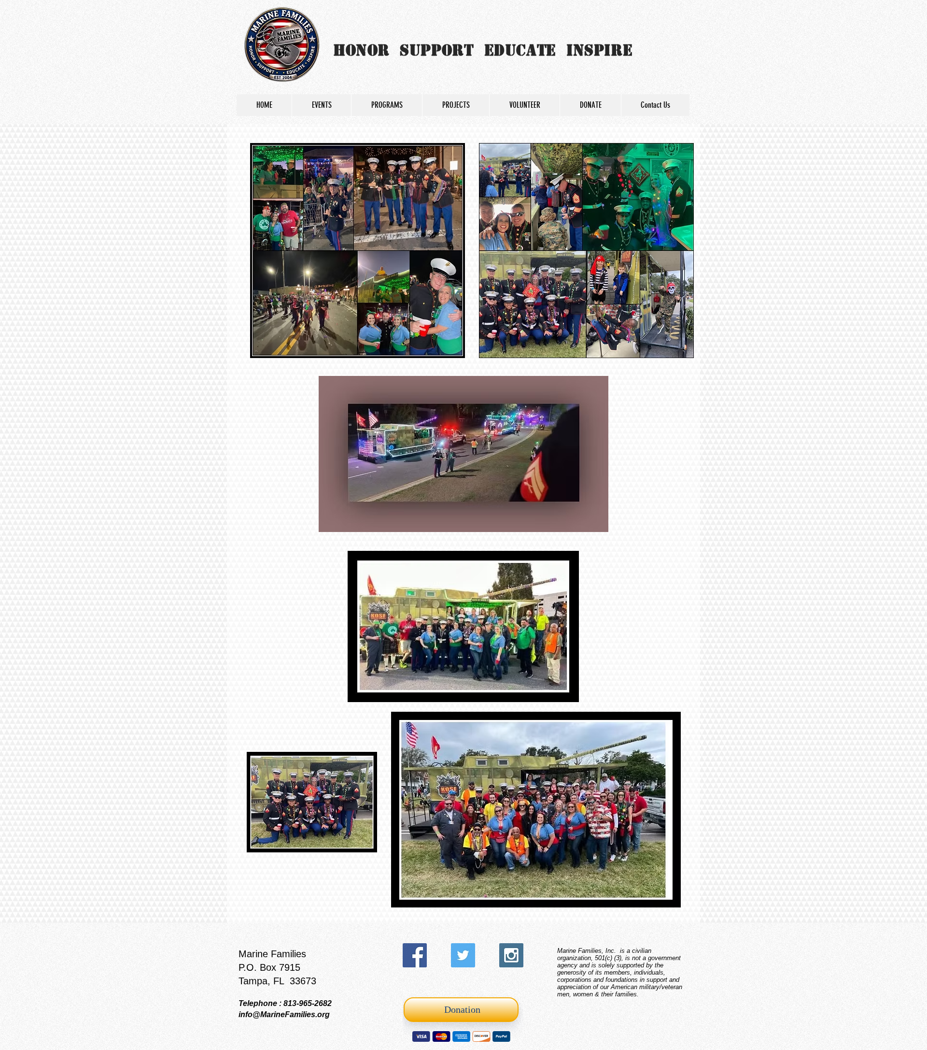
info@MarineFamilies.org (284, 1014)
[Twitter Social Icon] (463, 955)
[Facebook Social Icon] (415, 955)
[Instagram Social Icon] (511, 955)
